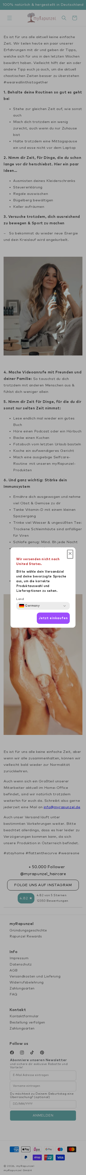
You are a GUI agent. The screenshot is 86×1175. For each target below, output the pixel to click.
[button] (70, 554)
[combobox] (29, 606)
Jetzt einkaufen (53, 618)
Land (20, 599)
